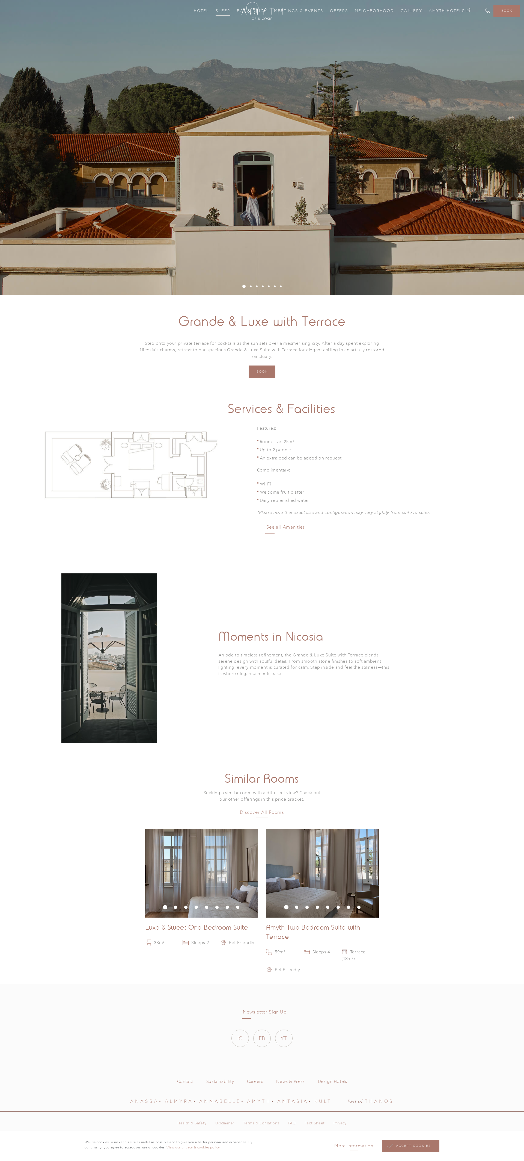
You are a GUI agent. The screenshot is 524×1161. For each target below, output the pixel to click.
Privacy (340, 1123)
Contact (185, 1082)
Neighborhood (374, 11)
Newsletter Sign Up (265, 1012)
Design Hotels (332, 1082)
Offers (339, 11)
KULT (323, 1101)
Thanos (379, 1101)
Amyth (259, 1101)
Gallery (411, 11)
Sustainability (220, 1082)
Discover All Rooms (262, 812)
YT (284, 1038)
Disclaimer (224, 1123)
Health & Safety (192, 1123)
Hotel (201, 11)
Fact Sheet (315, 1123)
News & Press (290, 1082)
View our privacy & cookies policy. (193, 1147)
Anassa (144, 1101)
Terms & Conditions (261, 1123)
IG (240, 1038)
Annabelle (220, 1101)
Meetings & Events (298, 11)
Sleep (223, 11)
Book (507, 10)
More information (353, 1146)
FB (262, 1038)
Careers (255, 1082)
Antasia (292, 1101)
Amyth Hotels (447, 11)
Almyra (179, 1101)
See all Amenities (285, 527)
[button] (244, 286)
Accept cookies (413, 1145)
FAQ (292, 1123)
